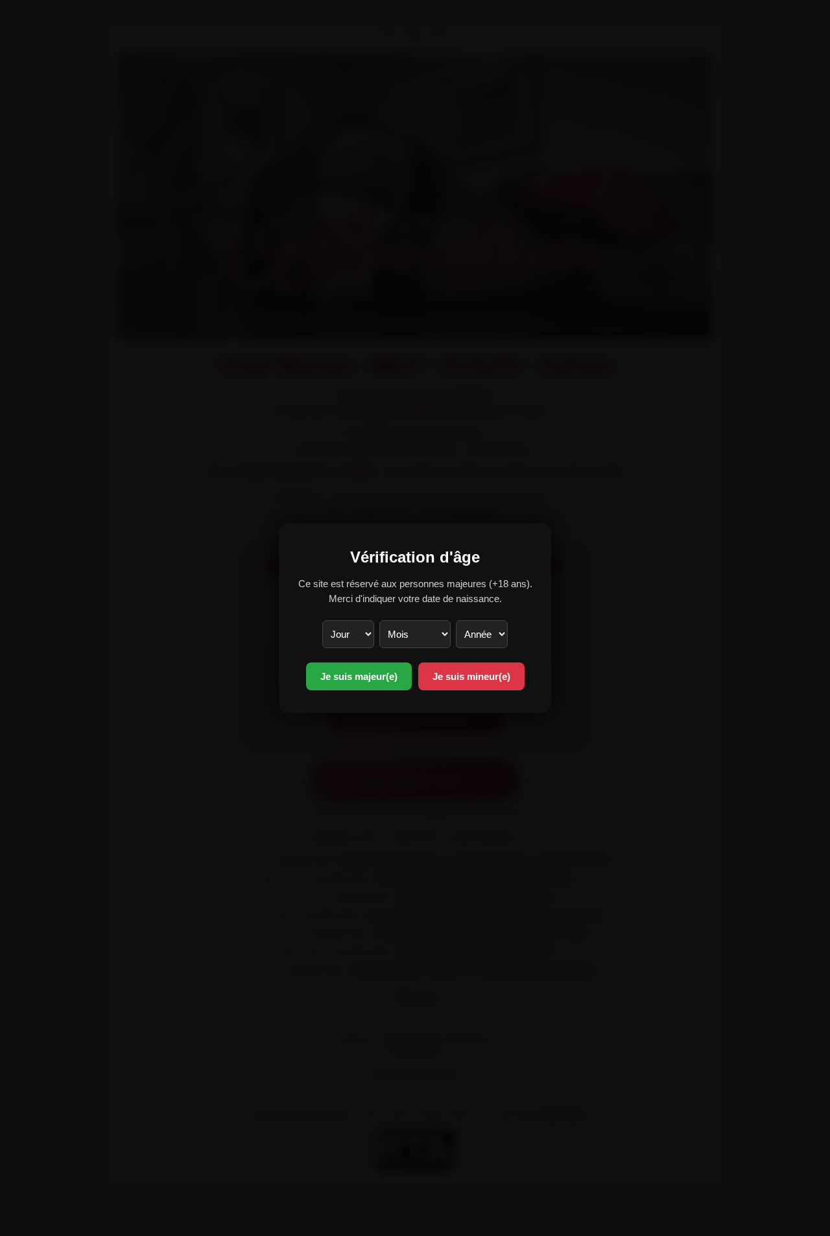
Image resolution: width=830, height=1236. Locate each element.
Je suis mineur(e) (471, 676)
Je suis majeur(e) (358, 676)
